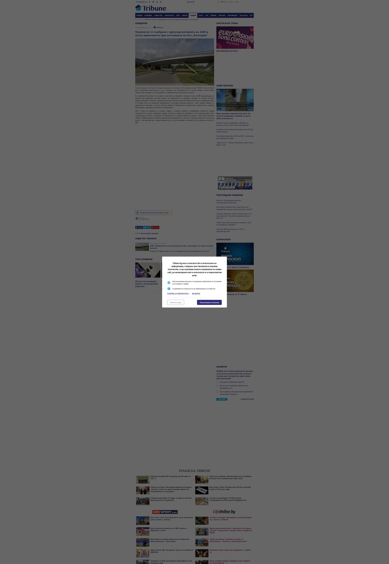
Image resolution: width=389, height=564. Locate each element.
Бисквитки (196, 293)
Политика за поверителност (178, 293)
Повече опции (175, 302)
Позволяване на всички (209, 302)
